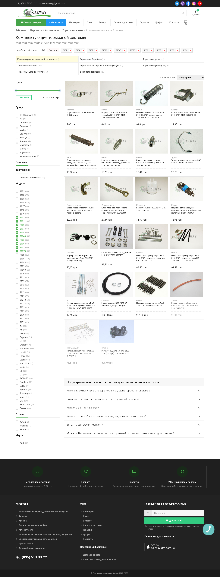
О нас (89, 22)
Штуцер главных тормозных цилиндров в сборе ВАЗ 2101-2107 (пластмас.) (80, 258)
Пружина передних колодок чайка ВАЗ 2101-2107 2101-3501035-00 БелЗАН (114, 115)
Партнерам (74, 22)
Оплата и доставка (123, 22)
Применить (23, 97)
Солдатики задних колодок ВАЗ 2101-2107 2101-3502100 (116, 253)
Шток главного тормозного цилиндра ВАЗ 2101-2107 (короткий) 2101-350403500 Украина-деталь (114, 210)
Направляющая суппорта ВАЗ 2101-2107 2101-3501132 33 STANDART (80, 353)
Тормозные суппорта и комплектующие (101, 65)
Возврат (103, 22)
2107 (91, 50)
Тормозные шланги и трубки (33, 72)
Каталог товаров (32, 22)
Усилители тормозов (92, 72)
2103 (172, 50)
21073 (132, 50)
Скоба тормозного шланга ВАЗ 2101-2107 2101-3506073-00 (185, 113)
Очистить (53, 50)
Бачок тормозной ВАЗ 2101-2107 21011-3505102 (151, 209)
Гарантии (144, 22)
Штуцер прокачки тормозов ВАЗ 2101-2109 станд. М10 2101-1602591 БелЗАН (150, 162)
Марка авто (56, 22)
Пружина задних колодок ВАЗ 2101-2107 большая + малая (150, 304)
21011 (104, 50)
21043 (118, 50)
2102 (146, 50)
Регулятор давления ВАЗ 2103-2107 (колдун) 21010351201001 (115, 352)
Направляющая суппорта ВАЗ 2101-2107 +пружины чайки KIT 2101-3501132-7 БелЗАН (185, 258)
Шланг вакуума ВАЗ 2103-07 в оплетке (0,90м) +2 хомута (114, 304)
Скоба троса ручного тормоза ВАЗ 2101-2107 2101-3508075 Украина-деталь (80, 210)
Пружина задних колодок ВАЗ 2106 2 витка (80, 113)
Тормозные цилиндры (156, 65)
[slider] (16, 90)
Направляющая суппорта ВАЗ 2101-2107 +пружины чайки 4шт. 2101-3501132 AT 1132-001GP (81, 305)
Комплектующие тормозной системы (38, 59)
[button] (160, 547)
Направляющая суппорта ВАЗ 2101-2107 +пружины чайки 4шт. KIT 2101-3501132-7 (150, 258)
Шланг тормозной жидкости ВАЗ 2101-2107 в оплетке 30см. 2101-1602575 (185, 305)
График (159, 22)
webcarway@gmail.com (53, 3)
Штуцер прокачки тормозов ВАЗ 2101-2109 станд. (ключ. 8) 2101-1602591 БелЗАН (115, 162)
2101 (65, 50)
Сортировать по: (168, 77)
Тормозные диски (153, 59)
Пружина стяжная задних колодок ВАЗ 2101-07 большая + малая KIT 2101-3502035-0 (186, 210)
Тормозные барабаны (93, 59)
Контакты (174, 22)
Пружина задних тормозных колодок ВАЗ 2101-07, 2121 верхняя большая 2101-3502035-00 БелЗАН (81, 162)
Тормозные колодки (29, 65)
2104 (78, 50)
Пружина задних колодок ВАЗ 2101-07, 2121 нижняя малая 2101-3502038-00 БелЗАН (150, 115)
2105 (159, 50)
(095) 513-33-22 (29, 3)
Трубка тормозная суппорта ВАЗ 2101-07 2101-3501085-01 (186, 161)
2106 (185, 50)
